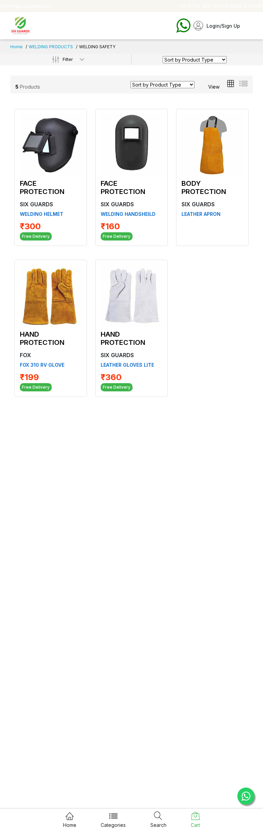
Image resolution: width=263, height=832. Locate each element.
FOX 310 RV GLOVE (42, 365)
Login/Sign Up (223, 26)
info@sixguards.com (29, 6)
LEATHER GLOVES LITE (127, 365)
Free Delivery (36, 236)
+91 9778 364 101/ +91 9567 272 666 (220, 6)
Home (16, 46)
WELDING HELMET (41, 214)
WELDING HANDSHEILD (128, 214)
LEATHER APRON (201, 214)
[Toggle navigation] (246, 26)
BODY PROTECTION (203, 187)
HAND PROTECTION (42, 338)
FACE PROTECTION (42, 187)
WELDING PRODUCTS (51, 46)
